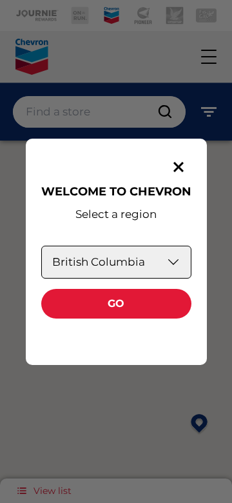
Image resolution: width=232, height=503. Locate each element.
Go (116, 303)
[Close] (178, 167)
